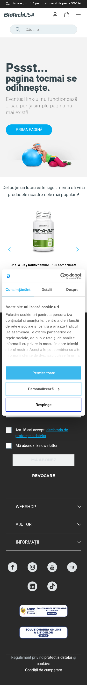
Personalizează (41, 389)
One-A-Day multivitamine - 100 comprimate (43, 265)
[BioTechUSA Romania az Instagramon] (32, 571)
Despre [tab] (72, 289)
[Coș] (67, 14)
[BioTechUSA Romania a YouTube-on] (52, 571)
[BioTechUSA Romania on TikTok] (52, 590)
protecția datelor (58, 657)
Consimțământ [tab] (18, 289)
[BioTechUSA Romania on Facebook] (12, 571)
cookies (43, 663)
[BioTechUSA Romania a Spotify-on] (72, 571)
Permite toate (43, 373)
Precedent (9, 249)
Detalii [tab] (47, 289)
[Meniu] (78, 14)
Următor (77, 249)
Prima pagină (29, 129)
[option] (43, 4)
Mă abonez (43, 460)
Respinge (43, 405)
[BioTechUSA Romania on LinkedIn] (32, 590)
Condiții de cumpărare (43, 670)
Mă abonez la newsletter (36, 445)
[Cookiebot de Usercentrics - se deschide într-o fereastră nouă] (61, 276)
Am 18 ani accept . (41, 433)
